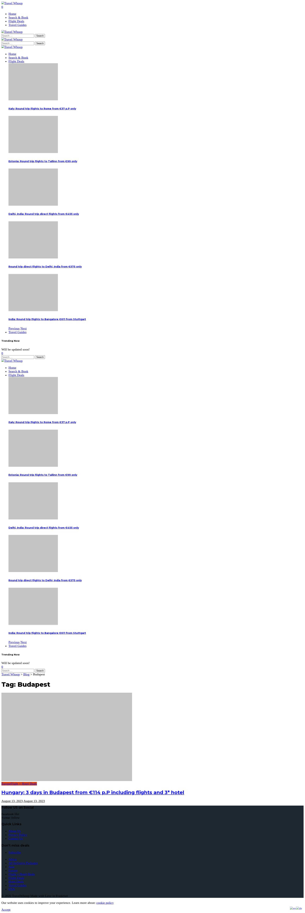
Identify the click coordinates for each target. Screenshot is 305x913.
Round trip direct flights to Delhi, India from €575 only (45, 266)
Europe (6, 783)
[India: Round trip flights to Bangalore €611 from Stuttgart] (33, 310)
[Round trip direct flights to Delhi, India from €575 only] (33, 257)
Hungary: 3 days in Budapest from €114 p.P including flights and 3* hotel (92, 792)
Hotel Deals (16, 881)
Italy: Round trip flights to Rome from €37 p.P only (42, 108)
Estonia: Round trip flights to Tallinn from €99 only (42, 161)
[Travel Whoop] (12, 47)
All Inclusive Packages (23, 863)
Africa (12, 859)
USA (11, 889)
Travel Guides (17, 885)
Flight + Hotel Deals (24, 783)
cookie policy (105, 903)
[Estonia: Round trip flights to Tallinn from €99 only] (33, 152)
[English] (293, 908)
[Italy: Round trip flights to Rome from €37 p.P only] (33, 99)
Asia (11, 866)
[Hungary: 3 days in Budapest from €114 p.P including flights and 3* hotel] (66, 780)
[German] (299, 908)
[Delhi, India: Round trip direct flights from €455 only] (33, 204)
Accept (5, 909)
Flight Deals (16, 878)
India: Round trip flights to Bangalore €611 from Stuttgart (47, 319)
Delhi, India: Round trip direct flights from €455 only (43, 214)
